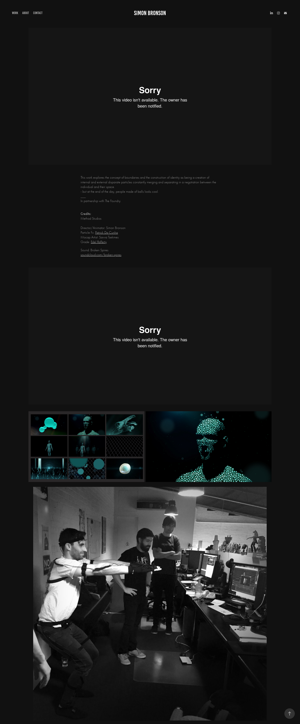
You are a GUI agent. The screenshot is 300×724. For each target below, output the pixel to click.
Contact (38, 13)
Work (15, 13)
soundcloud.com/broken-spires (101, 255)
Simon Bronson (150, 13)
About (25, 13)
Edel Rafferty (99, 242)
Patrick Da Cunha (106, 233)
